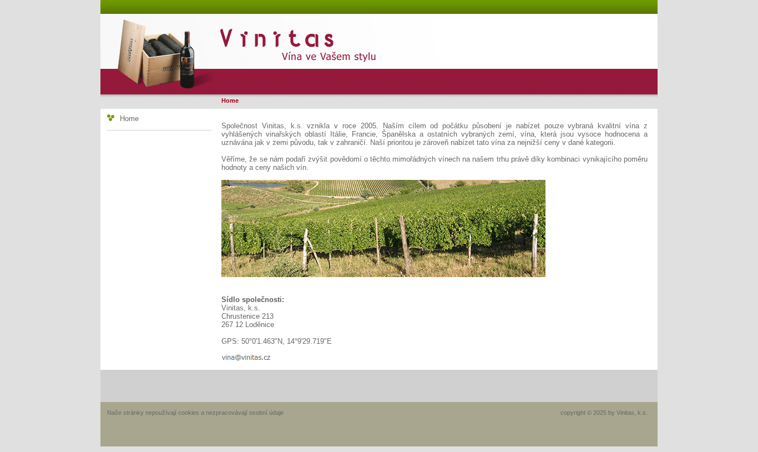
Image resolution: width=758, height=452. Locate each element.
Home (129, 118)
